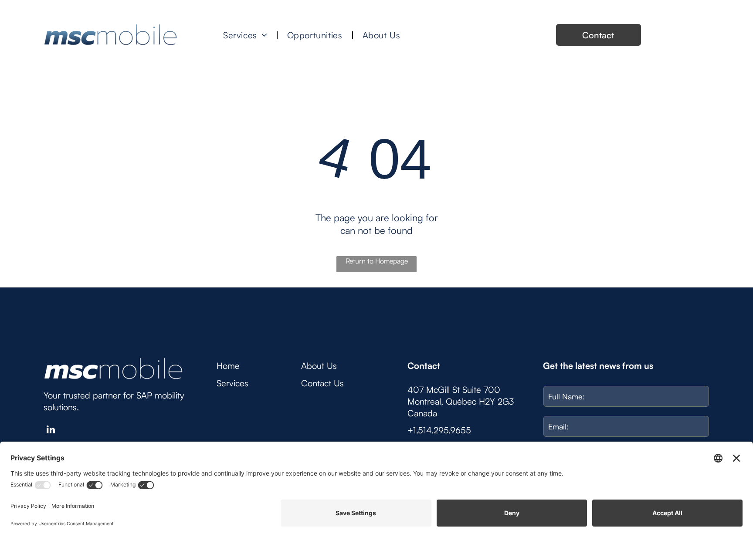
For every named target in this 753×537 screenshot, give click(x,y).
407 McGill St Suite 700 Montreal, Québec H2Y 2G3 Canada (460, 401)
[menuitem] (246, 35)
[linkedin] (51, 430)
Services (232, 383)
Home (228, 365)
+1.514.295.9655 (439, 430)
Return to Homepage (377, 261)
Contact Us (322, 383)
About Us (319, 365)
